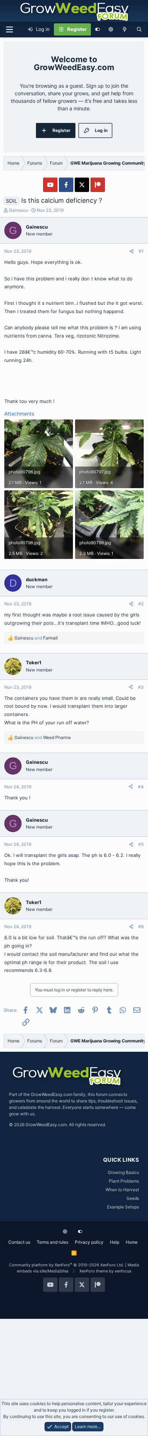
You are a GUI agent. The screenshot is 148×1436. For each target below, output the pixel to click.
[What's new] (124, 29)
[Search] (139, 29)
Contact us (19, 1242)
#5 (141, 844)
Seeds (132, 1198)
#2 (141, 603)
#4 (141, 786)
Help (114, 1242)
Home (132, 1242)
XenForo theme (93, 1271)
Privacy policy (89, 1242)
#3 (141, 687)
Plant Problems (124, 1181)
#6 (141, 926)
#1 (141, 251)
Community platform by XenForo (66, 1264)
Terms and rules (52, 1242)
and (36, 638)
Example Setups (123, 1207)
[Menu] (9, 29)
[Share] (131, 251)
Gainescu (18, 210)
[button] (110, 29)
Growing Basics (123, 1172)
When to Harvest (122, 1189)
